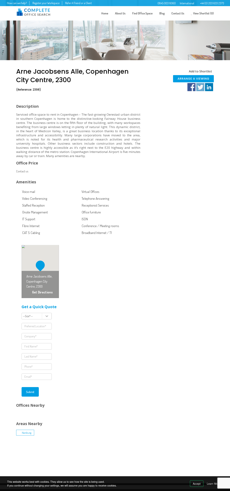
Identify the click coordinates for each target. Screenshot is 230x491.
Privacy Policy (74, 460)
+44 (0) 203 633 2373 (212, 3)
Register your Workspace (46, 3)
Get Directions (42, 292)
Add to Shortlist (200, 71)
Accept (197, 483)
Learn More (213, 483)
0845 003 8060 (167, 3)
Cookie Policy (73, 466)
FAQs (69, 472)
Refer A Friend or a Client (78, 3)
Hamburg (26, 432)
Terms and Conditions (78, 454)
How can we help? (17, 3)
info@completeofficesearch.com (38, 474)
